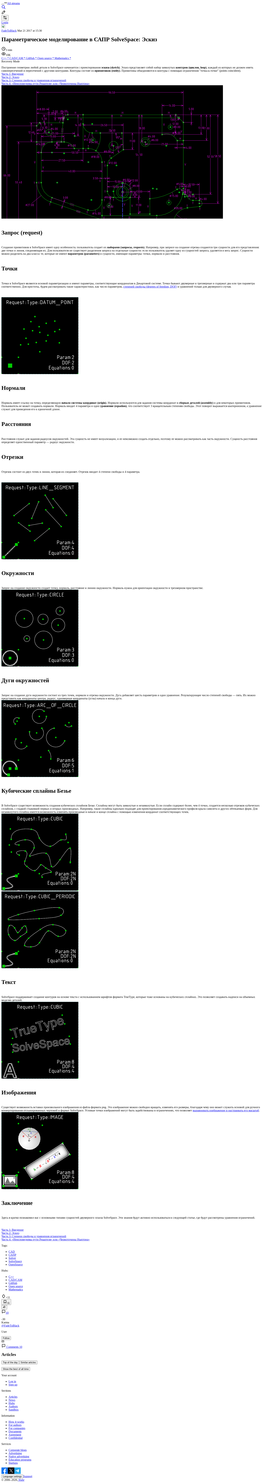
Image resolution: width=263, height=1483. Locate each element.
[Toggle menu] (2, 4)
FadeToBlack (9, 30)
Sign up (13, 1384)
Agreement (15, 1434)
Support (27, 1476)
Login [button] (4, 22)
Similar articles (28, 1362)
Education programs (20, 1459)
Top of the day (10, 1362)
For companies (17, 1428)
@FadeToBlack (10, 1325)
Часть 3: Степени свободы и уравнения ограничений (33, 80)
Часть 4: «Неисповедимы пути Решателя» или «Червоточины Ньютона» (45, 83)
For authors (15, 1425)
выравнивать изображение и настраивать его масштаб (226, 1110)
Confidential (16, 1437)
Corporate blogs (18, 1450)
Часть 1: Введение (12, 73)
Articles (13, 1396)
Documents (15, 1431)
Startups (13, 1462)
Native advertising (19, 1456)
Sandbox (14, 1409)
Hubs (12, 1403)
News (12, 1399)
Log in (12, 1381)
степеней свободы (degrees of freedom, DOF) (150, 286)
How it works (16, 1421)
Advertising (15, 1453)
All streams (13, 3)
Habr (21, 1479)
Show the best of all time (16, 1369)
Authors (13, 1406)
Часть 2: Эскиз (10, 77)
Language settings (12, 1476)
